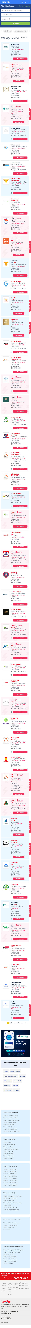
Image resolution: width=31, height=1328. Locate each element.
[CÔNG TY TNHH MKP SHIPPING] (6, 147)
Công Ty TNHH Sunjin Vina (17, 536)
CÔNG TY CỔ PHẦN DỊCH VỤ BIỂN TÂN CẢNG (18, 222)
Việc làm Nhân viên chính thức (11, 1223)
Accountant (17, 1081)
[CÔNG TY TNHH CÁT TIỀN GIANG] (6, 300)
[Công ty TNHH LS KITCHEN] (6, 947)
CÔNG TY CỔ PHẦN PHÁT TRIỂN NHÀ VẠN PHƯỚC (17, 68)
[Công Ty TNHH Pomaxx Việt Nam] (6, 682)
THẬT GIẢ (27, 1288)
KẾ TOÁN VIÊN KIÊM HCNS (15, 681)
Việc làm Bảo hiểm (8, 1124)
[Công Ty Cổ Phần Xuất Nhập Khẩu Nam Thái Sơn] (6, 759)
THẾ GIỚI (4, 1288)
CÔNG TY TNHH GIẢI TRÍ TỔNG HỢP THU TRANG (18, 182)
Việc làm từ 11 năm (8, 1263)
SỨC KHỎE (21, 1288)
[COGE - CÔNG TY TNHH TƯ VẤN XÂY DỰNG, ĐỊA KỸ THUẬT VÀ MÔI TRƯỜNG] (6, 802)
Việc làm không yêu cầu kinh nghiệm (13, 1250)
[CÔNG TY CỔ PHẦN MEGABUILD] (6, 436)
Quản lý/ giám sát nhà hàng (16, 946)
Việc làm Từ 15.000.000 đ (10, 1178)
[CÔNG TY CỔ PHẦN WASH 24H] (6, 344)
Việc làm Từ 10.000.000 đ (10, 1176)
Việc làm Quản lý (7, 1205)
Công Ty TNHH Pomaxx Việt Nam (18, 684)
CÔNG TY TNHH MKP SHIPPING (19, 147)
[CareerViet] (20, 1277)
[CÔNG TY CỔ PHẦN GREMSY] (6, 284)
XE (10, 1291)
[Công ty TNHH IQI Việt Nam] (6, 496)
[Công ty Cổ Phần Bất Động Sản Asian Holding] (6, 646)
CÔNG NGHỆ (9, 1288)
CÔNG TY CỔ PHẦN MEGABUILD (19, 437)
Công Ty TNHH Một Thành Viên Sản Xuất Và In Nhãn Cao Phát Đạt (19, 130)
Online (6, 1071)
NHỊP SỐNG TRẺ (15, 1284)
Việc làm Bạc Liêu (8, 1151)
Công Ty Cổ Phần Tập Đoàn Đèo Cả (19, 555)
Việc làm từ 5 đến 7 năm (9, 1259)
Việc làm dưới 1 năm (8, 1254)
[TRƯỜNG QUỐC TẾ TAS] (6, 574)
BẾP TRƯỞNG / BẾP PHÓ (13, 775)
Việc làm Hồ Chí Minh (9, 1144)
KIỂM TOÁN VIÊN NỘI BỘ (12, 219)
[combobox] (15, 10)
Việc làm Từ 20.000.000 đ (10, 1180)
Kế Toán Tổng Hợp (16, 281)
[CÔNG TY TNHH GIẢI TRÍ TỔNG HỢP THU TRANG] (6, 181)
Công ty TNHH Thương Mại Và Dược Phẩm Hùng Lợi (18, 722)
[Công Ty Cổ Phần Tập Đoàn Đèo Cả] (6, 554)
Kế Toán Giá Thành (14, 718)
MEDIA (4, 1283)
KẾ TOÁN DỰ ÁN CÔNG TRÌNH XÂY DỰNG (12, 552)
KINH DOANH (10, 1284)
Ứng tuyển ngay (20, 58)
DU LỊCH (10, 1294)
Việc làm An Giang (8, 1147)
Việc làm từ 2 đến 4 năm (9, 1256)
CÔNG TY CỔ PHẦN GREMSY (18, 283)
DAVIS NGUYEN (15, 48)
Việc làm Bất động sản (9, 1127)
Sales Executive (15, 1071)
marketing (7, 1085)
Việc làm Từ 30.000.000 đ (10, 1182)
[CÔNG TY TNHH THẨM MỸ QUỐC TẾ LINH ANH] (6, 321)
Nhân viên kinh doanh (10, 1076)
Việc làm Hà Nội (7, 1142)
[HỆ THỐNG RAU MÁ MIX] (6, 420)
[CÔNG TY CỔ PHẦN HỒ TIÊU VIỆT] (6, 843)
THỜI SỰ (4, 1285)
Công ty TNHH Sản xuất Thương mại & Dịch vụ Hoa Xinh (19, 90)
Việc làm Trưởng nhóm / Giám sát (12, 1203)
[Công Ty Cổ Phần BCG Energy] (6, 514)
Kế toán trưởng (13, 107)
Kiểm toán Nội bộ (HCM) (16, 533)
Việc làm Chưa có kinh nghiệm (11, 1252)
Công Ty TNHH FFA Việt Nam (18, 886)
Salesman (15, 1085)
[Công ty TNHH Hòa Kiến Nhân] (6, 379)
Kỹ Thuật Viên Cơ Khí (12, 925)
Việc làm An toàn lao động (10, 1118)
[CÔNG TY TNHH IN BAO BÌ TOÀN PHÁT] (6, 263)
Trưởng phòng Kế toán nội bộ (16, 87)
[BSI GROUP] (6, 399)
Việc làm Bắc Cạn (8, 1153)
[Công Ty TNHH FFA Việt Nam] (6, 887)
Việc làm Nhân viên (8, 1200)
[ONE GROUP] (6, 967)
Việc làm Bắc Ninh (8, 1158)
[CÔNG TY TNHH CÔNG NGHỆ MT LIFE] (6, 241)
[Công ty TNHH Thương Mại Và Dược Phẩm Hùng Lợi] (6, 720)
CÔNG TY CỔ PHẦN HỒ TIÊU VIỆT (16, 844)
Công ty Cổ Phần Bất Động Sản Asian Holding (19, 647)
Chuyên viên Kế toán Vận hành (13, 512)
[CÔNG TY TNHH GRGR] (6, 165)
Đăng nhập (27, 6)
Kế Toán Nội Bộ (12, 644)
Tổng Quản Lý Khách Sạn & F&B (15, 45)
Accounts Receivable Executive (14, 573)
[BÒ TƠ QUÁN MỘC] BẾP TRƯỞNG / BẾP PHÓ (15, 738)
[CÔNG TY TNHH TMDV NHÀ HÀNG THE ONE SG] (6, 612)
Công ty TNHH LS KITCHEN (18, 948)
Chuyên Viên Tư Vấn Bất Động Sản (13, 65)
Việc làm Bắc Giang (8, 1156)
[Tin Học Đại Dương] (6, 821)
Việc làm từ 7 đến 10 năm (10, 1261)
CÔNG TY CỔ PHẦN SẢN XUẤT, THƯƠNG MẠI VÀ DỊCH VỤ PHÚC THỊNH (19, 361)
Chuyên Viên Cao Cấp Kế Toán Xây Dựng (13, 397)
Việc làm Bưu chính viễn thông (11, 1131)
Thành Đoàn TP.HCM (6, 1319)
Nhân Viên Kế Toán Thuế (14, 819)
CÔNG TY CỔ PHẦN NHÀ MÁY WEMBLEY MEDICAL (18, 593)
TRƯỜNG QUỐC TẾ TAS (16, 575)
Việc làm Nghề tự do (8, 1227)
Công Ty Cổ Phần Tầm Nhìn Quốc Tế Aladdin (18, 456)
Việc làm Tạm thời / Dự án (10, 1225)
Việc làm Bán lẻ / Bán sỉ (9, 1122)
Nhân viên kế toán (14, 903)
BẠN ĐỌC (27, 1285)
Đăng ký (20, 6)
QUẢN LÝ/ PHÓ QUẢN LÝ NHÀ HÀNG (15, 453)
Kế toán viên (14, 884)
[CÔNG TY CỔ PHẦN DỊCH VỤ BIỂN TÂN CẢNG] (6, 221)
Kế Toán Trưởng (15, 128)
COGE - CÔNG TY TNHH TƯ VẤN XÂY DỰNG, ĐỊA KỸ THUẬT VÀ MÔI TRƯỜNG (19, 804)
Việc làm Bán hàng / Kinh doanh (12, 1120)
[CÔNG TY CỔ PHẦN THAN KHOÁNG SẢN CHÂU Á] (6, 865)
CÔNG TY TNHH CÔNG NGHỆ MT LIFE (16, 242)
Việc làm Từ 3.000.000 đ (10, 1169)
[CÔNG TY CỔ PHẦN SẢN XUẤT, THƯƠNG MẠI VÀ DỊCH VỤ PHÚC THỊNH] (6, 360)
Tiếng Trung (7, 1081)
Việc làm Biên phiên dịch (10, 1129)
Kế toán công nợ (15, 757)
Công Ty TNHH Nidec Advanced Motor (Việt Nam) (19, 928)
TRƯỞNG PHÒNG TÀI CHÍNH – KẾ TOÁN (15, 179)
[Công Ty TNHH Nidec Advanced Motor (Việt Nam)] (6, 927)
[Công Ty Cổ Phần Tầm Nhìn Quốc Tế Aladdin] (6, 455)
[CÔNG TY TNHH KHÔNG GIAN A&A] (6, 985)
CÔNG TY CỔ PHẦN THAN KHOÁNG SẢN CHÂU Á (17, 866)
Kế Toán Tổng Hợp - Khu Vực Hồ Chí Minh (16, 358)
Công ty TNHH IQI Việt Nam (18, 495)
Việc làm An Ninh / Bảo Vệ (10, 1115)
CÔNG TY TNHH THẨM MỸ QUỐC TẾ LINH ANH (17, 323)
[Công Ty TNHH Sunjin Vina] (6, 535)
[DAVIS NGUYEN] (6, 46)
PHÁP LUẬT (4, 1291)
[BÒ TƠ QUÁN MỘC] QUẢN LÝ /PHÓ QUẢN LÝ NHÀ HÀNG (15, 474)
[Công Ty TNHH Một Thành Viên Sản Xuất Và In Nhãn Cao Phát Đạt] (6, 130)
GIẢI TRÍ (15, 1290)
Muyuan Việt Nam (15, 202)
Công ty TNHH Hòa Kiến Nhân (18, 380)
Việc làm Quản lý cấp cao (10, 1207)
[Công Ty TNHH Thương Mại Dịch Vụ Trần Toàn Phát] (6, 702)
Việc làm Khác (7, 1229)
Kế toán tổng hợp (14, 261)
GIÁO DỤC (27, 1283)
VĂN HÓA (15, 1287)
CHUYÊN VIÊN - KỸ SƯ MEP (15, 434)
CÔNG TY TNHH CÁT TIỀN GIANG (17, 301)
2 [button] (11, 1023)
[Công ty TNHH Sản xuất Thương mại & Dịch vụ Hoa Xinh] (6, 89)
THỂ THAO (21, 1283)
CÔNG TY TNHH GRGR (16, 164)
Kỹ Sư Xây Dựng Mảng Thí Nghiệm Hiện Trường (13, 801)
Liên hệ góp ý (4, 1322)
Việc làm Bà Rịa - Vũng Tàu (10, 1149)
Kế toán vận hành (16, 664)
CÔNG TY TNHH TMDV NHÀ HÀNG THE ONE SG (18, 611)
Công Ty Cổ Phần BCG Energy (18, 515)
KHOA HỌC (21, 1285)
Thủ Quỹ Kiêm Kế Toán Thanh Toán (14, 1002)
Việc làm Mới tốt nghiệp (9, 1198)
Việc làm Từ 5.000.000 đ (10, 1171)
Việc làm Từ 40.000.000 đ (10, 1185)
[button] (25, 2)
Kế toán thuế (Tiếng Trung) (15, 199)
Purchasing (7, 1090)
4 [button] (18, 1023)
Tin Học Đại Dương (15, 822)
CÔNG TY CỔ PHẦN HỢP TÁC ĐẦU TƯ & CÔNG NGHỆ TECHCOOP (17, 110)
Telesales (16, 1090)
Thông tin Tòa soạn (5, 1317)
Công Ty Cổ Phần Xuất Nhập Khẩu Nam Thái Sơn (18, 759)
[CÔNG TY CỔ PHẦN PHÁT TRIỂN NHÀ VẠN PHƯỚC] (6, 67)
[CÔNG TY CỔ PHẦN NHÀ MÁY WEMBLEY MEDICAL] (6, 594)
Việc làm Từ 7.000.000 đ (9, 1173)
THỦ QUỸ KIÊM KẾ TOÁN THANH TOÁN (16, 983)
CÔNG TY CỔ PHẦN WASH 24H (18, 343)
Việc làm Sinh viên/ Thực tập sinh (12, 1196)
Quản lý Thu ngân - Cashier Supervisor (14, 320)
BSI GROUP (14, 400)
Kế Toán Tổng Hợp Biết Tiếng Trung (12, 239)
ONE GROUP (14, 966)
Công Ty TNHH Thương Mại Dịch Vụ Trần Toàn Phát (19, 703)
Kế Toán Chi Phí (15, 964)
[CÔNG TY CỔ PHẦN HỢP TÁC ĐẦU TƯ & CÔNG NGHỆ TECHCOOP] (6, 108)
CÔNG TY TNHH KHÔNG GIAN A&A (18, 986)
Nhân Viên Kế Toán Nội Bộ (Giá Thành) (14, 841)
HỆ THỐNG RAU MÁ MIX (17, 419)
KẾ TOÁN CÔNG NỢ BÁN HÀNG (12, 700)
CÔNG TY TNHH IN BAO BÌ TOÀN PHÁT (19, 265)
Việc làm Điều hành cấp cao (11, 1209)
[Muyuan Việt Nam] (6, 201)
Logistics (22, 1076)
